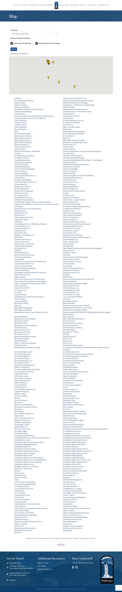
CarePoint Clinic (20, 149)
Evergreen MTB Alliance (72, 209)
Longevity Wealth (20, 301)
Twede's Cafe (68, 504)
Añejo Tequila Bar (20, 127)
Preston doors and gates (72, 385)
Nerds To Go (67, 343)
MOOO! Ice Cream (20, 323)
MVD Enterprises (69, 336)
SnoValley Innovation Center (73, 466)
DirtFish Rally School (21, 189)
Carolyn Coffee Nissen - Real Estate (27, 151)
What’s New (64, 5)
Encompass (18, 206)
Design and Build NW (70, 187)
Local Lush (67, 299)
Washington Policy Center (72, 519)
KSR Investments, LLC (71, 288)
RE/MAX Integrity (69, 396)
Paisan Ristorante (20, 374)
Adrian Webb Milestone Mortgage (75, 103)
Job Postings (84, 538)
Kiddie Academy (20, 277)
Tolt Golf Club (19, 497)
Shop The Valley (74, 538)
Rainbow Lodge (20, 394)
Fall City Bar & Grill (20, 213)
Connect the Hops (69, 180)
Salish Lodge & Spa (70, 418)
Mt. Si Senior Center (21, 334)
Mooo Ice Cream (69, 321)
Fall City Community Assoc (72, 213)
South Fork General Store (72, 469)
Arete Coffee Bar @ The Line (73, 120)
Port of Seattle (68, 383)
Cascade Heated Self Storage (73, 158)
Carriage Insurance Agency (24, 156)
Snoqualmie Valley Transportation (75, 462)
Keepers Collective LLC (71, 272)
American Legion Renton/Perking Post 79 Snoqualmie (33, 116)
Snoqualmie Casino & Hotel (24, 436)
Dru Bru (65, 193)
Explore (16, 5)
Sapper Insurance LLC (22, 420)
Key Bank (66, 275)
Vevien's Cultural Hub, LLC (72, 515)
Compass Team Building (22, 180)
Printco (65, 387)
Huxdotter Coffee (69, 253)
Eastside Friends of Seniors (24, 200)
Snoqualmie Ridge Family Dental (74, 442)
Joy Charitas (67, 266)
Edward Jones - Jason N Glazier (74, 200)
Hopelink (17, 250)
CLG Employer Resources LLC (25, 176)
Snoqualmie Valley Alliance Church (75, 449)
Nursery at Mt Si (69, 365)
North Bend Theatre (21, 363)
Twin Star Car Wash (70, 506)
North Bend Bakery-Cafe (23, 352)
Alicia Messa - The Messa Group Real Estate (78, 105)
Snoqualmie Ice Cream (22, 440)
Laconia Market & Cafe (71, 290)
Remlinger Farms (69, 400)
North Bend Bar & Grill (71, 352)
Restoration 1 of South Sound (73, 405)
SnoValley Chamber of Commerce (26, 466)
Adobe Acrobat (19, 103)
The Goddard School (21, 486)
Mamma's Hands (69, 303)
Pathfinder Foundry (21, 376)
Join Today (92, 5)
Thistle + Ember (68, 495)
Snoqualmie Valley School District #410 (77, 460)
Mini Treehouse (68, 317)
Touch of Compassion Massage (74, 497)
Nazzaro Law (67, 341)
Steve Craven (19, 473)
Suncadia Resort (69, 475)
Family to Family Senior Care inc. (74, 222)
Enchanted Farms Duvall (71, 204)
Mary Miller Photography (23, 308)
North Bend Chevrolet (22, 354)
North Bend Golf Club (70, 358)
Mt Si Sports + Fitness (71, 332)
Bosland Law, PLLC (69, 145)
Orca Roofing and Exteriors (24, 372)
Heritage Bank (68, 246)
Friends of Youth (20, 231)
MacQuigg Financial (70, 301)
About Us (83, 5)
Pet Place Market (69, 378)
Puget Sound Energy (21, 391)
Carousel (17, 153)
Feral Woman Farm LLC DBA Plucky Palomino (30, 224)
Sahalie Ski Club (68, 416)
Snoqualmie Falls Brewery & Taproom (76, 436)
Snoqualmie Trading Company (25, 449)
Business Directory (32, 538)
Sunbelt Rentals (20, 475)
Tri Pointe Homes (69, 502)
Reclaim (17, 398)
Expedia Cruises (20, 211)
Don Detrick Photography (23, 191)
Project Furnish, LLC (70, 389)
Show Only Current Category (49, 43)
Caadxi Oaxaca (68, 147)
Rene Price (18, 403)
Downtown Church (21, 193)
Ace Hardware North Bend (24, 101)
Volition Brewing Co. (21, 519)
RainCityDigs (67, 394)
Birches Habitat (68, 136)
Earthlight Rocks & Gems (23, 198)
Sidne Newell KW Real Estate (73, 425)
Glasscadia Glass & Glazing (72, 235)
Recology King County (71, 398)
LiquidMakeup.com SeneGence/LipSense (29, 297)
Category (14, 30)
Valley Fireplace (68, 510)
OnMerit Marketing (70, 369)
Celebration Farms (69, 162)
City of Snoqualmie (21, 173)
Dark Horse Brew (69, 184)
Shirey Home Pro (69, 422)
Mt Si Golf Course (20, 328)
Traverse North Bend (22, 499)
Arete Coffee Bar (20, 120)
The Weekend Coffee (22, 495)
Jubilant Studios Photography (25, 268)
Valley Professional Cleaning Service (76, 513)
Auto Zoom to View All (22, 43)
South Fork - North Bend (23, 469)
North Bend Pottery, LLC (23, 361)
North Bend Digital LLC (22, 356)
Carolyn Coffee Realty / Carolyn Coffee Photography (82, 151)
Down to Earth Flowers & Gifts (74, 191)
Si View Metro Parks (21, 425)
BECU (16, 131)
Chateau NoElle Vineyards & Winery (76, 164)
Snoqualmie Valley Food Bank (24, 453)
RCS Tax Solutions (20, 396)
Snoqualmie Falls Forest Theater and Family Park (31, 438)
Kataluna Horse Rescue (71, 270)
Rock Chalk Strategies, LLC (24, 414)
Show (14, 49)
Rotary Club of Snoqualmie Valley (74, 414)
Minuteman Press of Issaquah (25, 319)
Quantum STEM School (71, 391)
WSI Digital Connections (23, 530)
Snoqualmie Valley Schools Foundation (28, 462)
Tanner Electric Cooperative (24, 482)
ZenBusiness (67, 530)
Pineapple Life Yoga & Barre (73, 380)
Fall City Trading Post (70, 217)
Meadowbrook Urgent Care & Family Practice (30, 312)
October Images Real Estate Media (26, 369)
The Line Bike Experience (23, 489)
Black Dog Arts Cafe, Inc (23, 138)
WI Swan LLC (19, 526)
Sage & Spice (19, 416)
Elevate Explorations (70, 202)
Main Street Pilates (21, 303)
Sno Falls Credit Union (22, 429)
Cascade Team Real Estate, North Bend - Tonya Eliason (82, 160)
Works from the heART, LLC (73, 528)
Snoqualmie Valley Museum (72, 455)
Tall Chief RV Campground (72, 480)
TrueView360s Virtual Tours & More (27, 504)
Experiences (33, 5)
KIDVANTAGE (68, 277)
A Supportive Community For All (74, 98)
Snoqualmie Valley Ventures (24, 464)
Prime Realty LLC (20, 387)
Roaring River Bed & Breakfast (74, 411)
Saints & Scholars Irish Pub (24, 418)
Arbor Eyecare (68, 118)
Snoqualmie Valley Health (23, 455)
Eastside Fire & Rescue (71, 198)
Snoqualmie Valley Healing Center (75, 453)
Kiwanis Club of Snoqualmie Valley (75, 283)
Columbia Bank (19, 178)
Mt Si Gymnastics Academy (72, 328)
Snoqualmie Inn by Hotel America (75, 440)
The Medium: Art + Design (72, 489)
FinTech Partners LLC (22, 226)
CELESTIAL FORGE (21, 164)
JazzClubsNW (19, 259)
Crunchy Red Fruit (20, 184)
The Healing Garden (70, 486)
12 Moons (17, 98)
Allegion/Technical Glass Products (75, 109)
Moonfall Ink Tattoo (21, 321)
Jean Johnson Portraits (71, 259)
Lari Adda (17, 292)
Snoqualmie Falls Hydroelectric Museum (77, 438)
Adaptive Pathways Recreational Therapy (78, 101)
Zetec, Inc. (18, 533)
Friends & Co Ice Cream (71, 228)
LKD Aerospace (20, 299)
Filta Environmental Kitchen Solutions (77, 224)
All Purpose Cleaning (21, 107)
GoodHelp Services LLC (22, 239)
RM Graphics (19, 411)
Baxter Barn (67, 129)
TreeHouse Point (20, 502)
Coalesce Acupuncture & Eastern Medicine (78, 176)
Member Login (103, 5)
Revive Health (68, 407)
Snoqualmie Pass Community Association (29, 442)
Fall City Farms (19, 215)
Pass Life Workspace (70, 374)
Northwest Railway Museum (24, 365)
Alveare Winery (20, 114)
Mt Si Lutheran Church (22, 330)
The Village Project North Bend (74, 493)
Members (49, 5)
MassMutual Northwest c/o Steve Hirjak (77, 308)
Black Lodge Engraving (22, 140)
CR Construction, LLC (70, 182)
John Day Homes (69, 264)
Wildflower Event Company (73, 526)
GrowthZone (82, 589)
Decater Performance (22, 187)
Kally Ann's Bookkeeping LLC (73, 268)
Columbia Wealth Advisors (72, 178)
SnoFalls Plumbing (21, 433)
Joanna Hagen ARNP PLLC (24, 264)
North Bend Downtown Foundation (75, 356)
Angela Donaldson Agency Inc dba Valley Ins (30, 118)
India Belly (66, 255)
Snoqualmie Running (70, 447)
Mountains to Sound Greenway (25, 325)
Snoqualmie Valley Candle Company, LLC (77, 451)
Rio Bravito (18, 409)
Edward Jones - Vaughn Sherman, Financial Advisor (32, 202)
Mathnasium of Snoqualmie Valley (75, 310)
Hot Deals (64, 538)
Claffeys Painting (69, 173)
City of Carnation (20, 171)
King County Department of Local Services (78, 279)
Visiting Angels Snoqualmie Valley (75, 517)
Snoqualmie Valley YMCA (72, 464)
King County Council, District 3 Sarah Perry (29, 279)
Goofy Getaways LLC (70, 239)
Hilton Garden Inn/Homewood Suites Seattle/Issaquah (82, 248)
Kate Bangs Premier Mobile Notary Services (30, 272)
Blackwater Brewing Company (74, 140)
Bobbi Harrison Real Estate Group (75, 142)
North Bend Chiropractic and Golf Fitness (78, 354)
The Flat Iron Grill (69, 484)
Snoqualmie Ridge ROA (22, 447)
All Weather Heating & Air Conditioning (28, 109)
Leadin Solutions (20, 295)
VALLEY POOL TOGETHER (23, 513)
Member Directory (44, 569)
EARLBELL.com (68, 195)
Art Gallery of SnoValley (71, 123)
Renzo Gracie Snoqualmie (23, 405)
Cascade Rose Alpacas (22, 160)
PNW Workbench (20, 383)
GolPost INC (18, 237)
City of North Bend (69, 171)
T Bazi (16, 480)
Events (42, 5)
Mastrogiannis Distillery (23, 310)
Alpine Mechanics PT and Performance (77, 112)
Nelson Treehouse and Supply (25, 343)
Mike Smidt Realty (20, 317)
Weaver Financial (20, 524)
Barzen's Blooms (20, 129)
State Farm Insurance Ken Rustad (75, 471)
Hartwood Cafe (68, 244)
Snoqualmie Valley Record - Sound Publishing (30, 460)
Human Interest (68, 250)
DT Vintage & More (21, 195)
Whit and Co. (67, 524)
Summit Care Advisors (71, 473)
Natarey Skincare (20, 341)
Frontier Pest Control (71, 231)
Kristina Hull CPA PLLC (71, 286)
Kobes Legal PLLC (20, 286)
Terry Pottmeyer (69, 482)
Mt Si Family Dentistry (71, 325)
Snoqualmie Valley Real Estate (74, 458)
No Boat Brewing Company (73, 345)
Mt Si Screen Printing (22, 332)
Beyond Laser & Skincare (23, 136)
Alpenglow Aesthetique (23, 112)
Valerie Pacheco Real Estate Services (76, 508)
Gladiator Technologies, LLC (24, 235)
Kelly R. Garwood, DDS (22, 275)
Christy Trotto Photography (24, 169)
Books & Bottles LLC (21, 145)
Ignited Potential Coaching (24, 255)
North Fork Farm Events (71, 363)
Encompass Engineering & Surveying (76, 206)
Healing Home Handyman (23, 246)
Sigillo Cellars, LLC (20, 427)
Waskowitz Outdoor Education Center (28, 522)
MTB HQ (66, 334)
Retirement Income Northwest (25, 407)
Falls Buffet (18, 222)
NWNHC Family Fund (21, 367)
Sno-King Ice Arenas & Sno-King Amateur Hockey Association (85, 429)
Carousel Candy (68, 153)
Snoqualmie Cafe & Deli (71, 433)
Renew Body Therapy (70, 403)
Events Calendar (55, 538)
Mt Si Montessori (69, 330)
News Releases (44, 538)
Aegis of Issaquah (20, 105)
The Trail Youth (19, 493)
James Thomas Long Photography (75, 257)
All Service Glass (69, 107)
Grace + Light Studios (70, 242)
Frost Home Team (20, 233)
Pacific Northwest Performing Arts (75, 372)
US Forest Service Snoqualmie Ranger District (31, 508)
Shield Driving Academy (22, 422)
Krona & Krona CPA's (21, 288)
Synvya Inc (67, 478)
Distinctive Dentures (70, 189)
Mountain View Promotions (73, 323)
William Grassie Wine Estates (24, 528)
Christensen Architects (71, 167)
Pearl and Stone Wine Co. (23, 378)
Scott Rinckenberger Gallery (73, 420)
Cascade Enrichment (21, 158)
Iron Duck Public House (22, 257)
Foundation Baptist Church (72, 226)
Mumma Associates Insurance (25, 336)
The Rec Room (19, 491)
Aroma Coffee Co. (20, 123)
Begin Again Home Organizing (74, 131)
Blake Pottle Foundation (23, 142)
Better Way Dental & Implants (74, 134)
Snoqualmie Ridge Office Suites (74, 444)
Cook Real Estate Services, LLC (25, 182)
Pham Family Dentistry (22, 380)
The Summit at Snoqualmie (72, 491)
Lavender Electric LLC (71, 292)
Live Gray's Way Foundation (73, 297)
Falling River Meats (21, 220)
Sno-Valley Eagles (20, 431)
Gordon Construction (22, 242)
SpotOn (17, 471)
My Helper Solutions (21, 339)
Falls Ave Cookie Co (70, 220)
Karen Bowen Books (21, 270)
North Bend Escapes (21, 358)
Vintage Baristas (20, 517)
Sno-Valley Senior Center (72, 431)
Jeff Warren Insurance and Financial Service (30, 261)
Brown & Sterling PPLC (22, 147)
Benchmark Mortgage (22, 134)
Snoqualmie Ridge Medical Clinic (26, 444)
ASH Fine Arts (68, 125)
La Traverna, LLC (20, 290)
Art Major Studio (20, 125)
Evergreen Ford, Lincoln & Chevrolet (27, 209)
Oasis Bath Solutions (70, 367)
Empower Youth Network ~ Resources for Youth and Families (36, 204)
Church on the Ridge (70, 169)
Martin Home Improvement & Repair (76, 306)
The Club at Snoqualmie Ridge (25, 484)
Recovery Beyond (20, 400)
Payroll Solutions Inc (70, 376)
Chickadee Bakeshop (22, 167)
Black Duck (67, 138)
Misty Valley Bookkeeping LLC (74, 319)
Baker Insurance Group (71, 127)
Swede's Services (20, 478)
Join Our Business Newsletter (83, 563)
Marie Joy (17, 306)
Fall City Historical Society (72, 215)
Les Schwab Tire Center (72, 295)
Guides (23, 5)
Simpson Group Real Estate (73, 427)
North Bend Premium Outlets (73, 361)
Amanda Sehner (69, 114)
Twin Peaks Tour (20, 506)
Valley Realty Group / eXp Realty (25, 515)
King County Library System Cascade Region (30, 281)
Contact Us (92, 538)
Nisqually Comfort (20, 345)
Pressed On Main (20, 385)
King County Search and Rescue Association (30, 283)
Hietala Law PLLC (20, 248)
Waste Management (70, 522)
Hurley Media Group (21, 253)
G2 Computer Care (69, 233)
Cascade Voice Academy (23, 162)
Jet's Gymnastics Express (72, 261)
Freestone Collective (22, 228)
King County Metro (70, 281)
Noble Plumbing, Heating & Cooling (27, 347)
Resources (74, 5)
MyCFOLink (67, 339)
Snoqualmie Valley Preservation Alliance (29, 458)
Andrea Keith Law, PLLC (71, 116)
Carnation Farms (69, 149)
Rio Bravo (66, 409)
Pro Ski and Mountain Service (25, 389)
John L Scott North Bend (23, 266)
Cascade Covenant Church (72, 156)
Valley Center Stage (21, 510)
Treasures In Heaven (70, 499)
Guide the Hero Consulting (23, 244)
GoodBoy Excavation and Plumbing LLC (77, 237)
